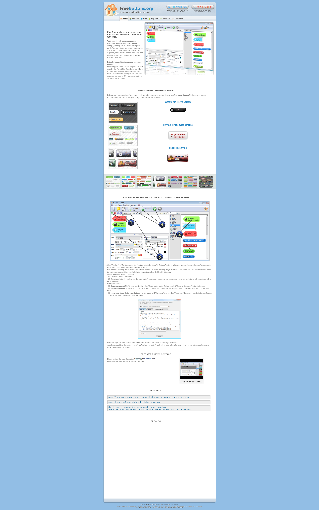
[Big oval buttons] (175, 182)
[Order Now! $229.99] (178, 158)
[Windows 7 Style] (206, 182)
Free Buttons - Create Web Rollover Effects (165, 504)
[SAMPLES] (178, 110)
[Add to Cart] (144, 182)
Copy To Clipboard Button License (127, 506)
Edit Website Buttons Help (163, 506)
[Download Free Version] (177, 7)
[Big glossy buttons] (123, 158)
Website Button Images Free (146, 506)
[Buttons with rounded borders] (123, 135)
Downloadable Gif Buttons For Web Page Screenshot (186, 506)
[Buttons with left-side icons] (123, 112)
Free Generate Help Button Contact (146, 507)
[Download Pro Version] (203, 7)
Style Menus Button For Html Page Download (170, 507)
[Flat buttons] (190, 182)
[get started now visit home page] (178, 135)
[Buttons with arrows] (128, 182)
